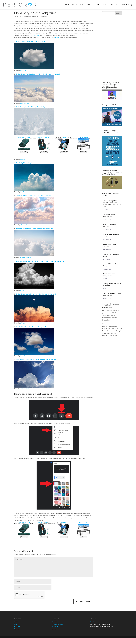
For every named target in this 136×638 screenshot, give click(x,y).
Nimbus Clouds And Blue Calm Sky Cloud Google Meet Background (38, 74)
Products (101, 4)
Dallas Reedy (24, 356)
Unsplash (37, 35)
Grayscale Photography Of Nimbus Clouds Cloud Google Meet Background (40, 261)
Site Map (92, 622)
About (74, 4)
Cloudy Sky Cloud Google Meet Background (30, 163)
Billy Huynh (23, 225)
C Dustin (23, 70)
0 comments (43, 16)
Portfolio (113, 4)
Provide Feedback (57, 624)
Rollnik (22, 290)
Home (67, 4)
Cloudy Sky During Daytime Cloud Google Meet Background (36, 359)
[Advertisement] (112, 48)
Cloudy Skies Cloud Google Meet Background (31, 327)
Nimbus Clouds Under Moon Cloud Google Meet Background (36, 294)
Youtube (54, 629)
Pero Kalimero (24, 103)
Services (89, 4)
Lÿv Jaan (22, 323)
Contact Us (124, 4)
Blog (81, 4)
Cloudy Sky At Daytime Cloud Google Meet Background (34, 196)
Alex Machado (24, 192)
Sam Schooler (24, 389)
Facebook (55, 626)
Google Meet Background (31, 16)
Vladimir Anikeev (25, 257)
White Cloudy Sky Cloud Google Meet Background (32, 107)
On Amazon (24, 151)
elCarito (22, 159)
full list (57, 37)
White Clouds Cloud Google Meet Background (31, 41)
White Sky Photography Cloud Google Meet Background (34, 228)
